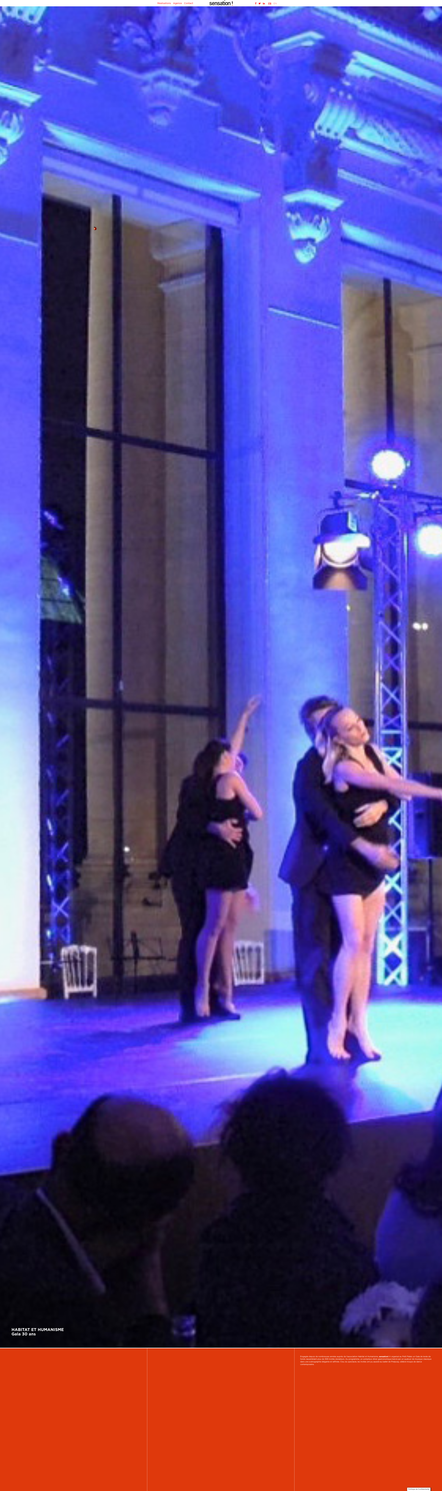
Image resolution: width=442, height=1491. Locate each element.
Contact (188, 3)
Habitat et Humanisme (368, 1357)
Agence (177, 3)
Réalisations (164, 3)
